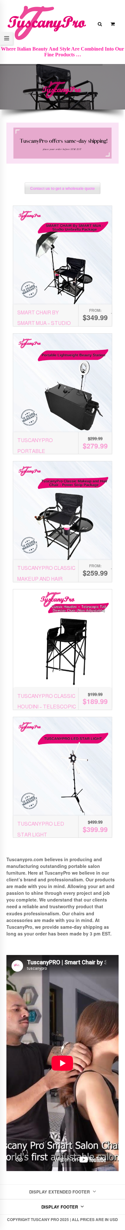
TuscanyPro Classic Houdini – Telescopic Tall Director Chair (46, 706)
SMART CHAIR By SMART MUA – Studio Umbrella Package (44, 323)
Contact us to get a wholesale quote (62, 188)
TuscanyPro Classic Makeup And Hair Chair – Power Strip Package (57, 578)
